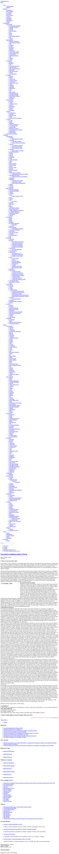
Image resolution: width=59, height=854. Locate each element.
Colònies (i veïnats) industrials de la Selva (12, 824)
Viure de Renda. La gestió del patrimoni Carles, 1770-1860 (16, 839)
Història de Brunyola (7, 757)
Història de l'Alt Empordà (8, 762)
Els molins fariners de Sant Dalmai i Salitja (13, 728)
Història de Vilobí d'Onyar (9, 549)
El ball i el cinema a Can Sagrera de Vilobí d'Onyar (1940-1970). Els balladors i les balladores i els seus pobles (28, 745)
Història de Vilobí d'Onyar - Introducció (12, 729)
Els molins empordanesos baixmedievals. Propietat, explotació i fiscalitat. (19, 829)
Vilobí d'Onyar (4, 720)
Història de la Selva (7, 774)
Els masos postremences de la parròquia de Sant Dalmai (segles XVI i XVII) (20, 733)
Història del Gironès (7, 768)
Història (5, 547)
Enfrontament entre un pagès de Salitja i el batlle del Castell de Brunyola (19, 735)
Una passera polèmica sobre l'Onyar (14, 554)
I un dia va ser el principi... (9, 834)
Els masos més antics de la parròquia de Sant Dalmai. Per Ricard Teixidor (20, 730)
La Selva (5, 548)
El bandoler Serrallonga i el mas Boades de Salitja (14, 737)
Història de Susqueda (7, 754)
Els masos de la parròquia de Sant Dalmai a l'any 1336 (15, 734)
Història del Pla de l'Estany (9, 771)
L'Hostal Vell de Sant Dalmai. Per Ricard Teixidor (14, 732)
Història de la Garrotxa (8, 777)
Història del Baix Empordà (9, 765)
